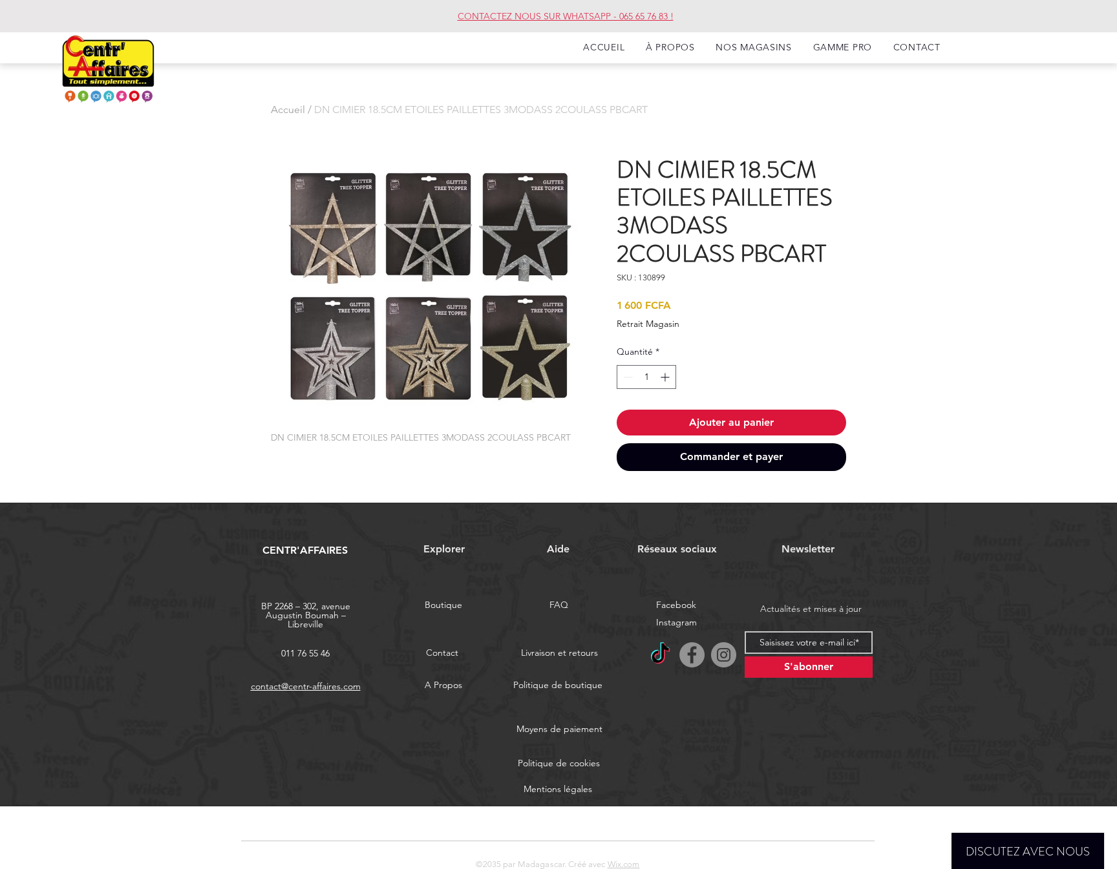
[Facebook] (692, 654)
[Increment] (666, 377)
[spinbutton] (646, 377)
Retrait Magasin (648, 324)
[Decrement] (627, 377)
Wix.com (624, 864)
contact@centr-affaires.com (306, 686)
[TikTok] (660, 654)
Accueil (288, 109)
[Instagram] (723, 654)
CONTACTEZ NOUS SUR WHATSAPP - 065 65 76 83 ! (566, 16)
